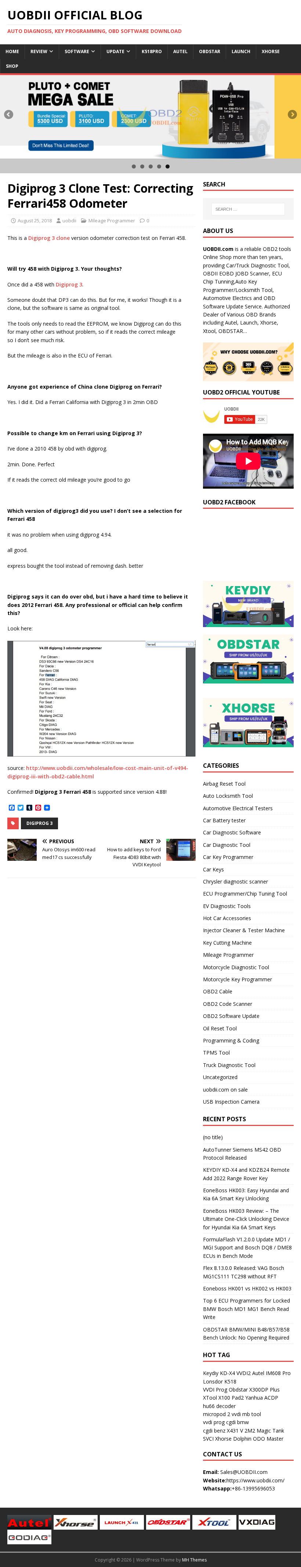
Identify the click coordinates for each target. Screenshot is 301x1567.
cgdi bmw (237, 1422)
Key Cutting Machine (227, 942)
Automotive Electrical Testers (238, 808)
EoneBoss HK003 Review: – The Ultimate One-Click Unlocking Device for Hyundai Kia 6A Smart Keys (246, 1219)
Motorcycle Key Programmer (237, 979)
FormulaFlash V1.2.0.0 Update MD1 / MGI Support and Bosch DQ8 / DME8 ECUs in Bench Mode (247, 1247)
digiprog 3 (39, 823)
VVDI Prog (215, 1389)
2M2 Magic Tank (264, 1430)
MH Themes (194, 1560)
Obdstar (209, 51)
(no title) (213, 1137)
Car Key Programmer (228, 856)
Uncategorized (220, 1077)
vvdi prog (214, 1422)
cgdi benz (214, 1430)
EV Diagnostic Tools (227, 906)
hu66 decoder (219, 1406)
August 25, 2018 (35, 220)
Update (115, 51)
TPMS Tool (216, 1052)
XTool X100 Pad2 (223, 1397)
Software (77, 51)
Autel (180, 51)
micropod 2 (216, 1414)
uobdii (69, 220)
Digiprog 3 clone (49, 237)
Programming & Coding (231, 1040)
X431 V (235, 1430)
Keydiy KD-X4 (219, 1373)
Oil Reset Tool (220, 1028)
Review (38, 51)
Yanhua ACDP (261, 1397)
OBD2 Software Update (231, 1015)
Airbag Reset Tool (224, 783)
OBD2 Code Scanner (227, 1003)
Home (12, 51)
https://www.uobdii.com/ (255, 1480)
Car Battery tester (224, 820)
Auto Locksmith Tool (228, 795)
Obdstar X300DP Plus (254, 1389)
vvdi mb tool (246, 1414)
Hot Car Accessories (227, 918)
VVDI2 (243, 1373)
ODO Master (268, 1438)
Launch (241, 51)
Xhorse (271, 51)
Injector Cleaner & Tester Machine (244, 930)
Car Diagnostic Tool (226, 844)
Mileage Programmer (111, 220)
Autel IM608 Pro (271, 1373)
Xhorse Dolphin (233, 1438)
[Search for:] (248, 209)
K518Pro (152, 51)
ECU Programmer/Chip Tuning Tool (245, 893)
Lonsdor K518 (219, 1381)
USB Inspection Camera (231, 1101)
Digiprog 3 (69, 284)
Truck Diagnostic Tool (229, 1065)
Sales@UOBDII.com (244, 1471)
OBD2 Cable (217, 991)
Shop (12, 66)
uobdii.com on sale (225, 1089)
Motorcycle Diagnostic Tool (236, 967)
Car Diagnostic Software (232, 832)
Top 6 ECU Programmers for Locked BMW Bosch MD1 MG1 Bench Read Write (246, 1308)
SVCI (208, 1438)
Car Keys (213, 869)
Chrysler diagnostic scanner (235, 881)
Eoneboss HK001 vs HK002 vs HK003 (247, 1288)
